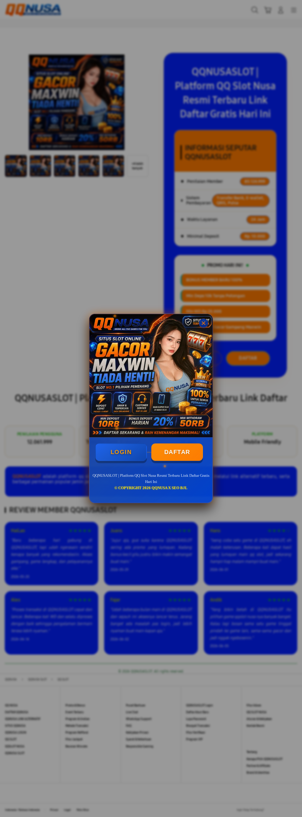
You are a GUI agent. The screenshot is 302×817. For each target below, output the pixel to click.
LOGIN (121, 452)
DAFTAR (177, 452)
